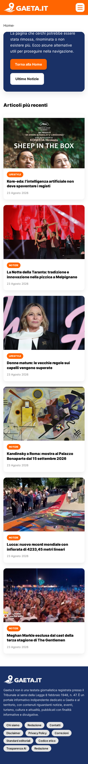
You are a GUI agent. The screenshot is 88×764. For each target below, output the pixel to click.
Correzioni (62, 733)
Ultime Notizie (27, 79)
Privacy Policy (37, 733)
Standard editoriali (18, 740)
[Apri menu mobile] (80, 7)
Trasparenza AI (16, 748)
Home (8, 25)
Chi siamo (12, 725)
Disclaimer (13, 733)
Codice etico (47, 740)
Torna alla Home (28, 64)
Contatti (55, 725)
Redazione (34, 725)
